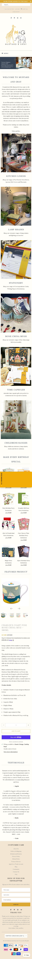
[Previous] (11, 608)
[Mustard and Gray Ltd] (16, 34)
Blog (16, 867)
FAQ (16, 874)
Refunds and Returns (16, 854)
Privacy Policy (16, 856)
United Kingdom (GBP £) (15, 936)
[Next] (19, 608)
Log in (17, 9)
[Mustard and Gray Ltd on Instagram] (17, 18)
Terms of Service (16, 861)
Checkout (16, 11)
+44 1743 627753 (9, 9)
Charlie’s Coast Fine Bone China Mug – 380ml (14, 627)
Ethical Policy (16, 859)
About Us (16, 849)
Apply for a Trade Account (16, 864)
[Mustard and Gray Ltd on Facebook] (11, 18)
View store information (11, 752)
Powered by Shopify (24, 940)
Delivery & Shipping (16, 851)
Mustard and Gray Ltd (12, 940)
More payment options (16, 741)
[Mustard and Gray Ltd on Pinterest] (14, 18)
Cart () (25, 9)
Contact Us (16, 872)
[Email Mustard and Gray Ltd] (21, 18)
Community (16, 869)
